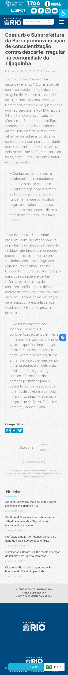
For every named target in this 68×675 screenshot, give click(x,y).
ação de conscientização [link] (35, 471)
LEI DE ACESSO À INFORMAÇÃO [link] (34, 589)
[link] (63, 13)
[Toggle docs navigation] (61, 22)
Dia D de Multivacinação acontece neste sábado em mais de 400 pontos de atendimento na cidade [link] (29, 521)
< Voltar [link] (34, 666)
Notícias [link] (43, 450)
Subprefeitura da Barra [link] (34, 477)
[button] (50, 22)
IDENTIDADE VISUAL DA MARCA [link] (34, 596)
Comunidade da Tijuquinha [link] (19, 474)
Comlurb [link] (43, 445)
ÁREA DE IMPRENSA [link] (34, 592)
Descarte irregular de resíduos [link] (47, 474)
